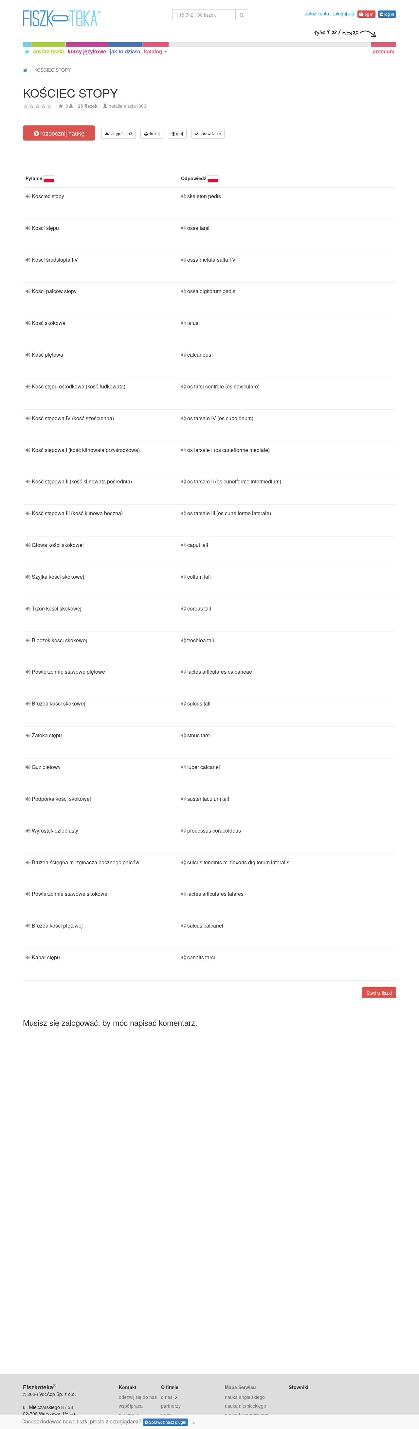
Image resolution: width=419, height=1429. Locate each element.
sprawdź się (210, 133)
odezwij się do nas (138, 1397)
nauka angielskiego (245, 1397)
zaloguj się (343, 13)
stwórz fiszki (48, 51)
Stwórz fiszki (379, 992)
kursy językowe (87, 51)
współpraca (131, 1405)
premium (383, 51)
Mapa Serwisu (240, 1387)
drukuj (154, 133)
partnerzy (171, 1405)
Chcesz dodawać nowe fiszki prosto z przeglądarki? (108, 1421)
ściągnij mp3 (120, 133)
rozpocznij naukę (61, 133)
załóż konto (317, 13)
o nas (167, 1397)
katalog (154, 51)
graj (179, 133)
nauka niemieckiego (245, 1405)
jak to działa (125, 51)
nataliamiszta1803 (127, 106)
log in (368, 14)
